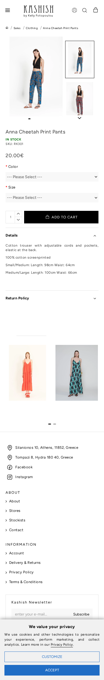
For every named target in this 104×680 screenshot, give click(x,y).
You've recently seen (70, 330)
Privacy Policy (62, 644)
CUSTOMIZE (52, 657)
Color (13, 166)
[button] (29, 118)
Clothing (32, 28)
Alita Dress (64, 406)
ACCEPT (52, 670)
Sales (17, 28)
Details (12, 235)
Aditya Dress (17, 406)
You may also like (31, 330)
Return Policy (17, 298)
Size (12, 187)
